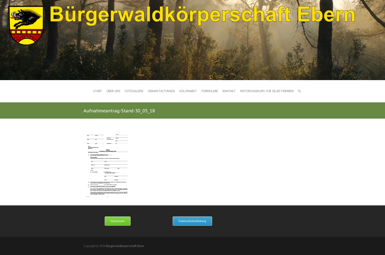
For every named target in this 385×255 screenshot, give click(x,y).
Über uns (113, 91)
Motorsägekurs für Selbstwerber (267, 91)
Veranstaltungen (161, 91)
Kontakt (229, 91)
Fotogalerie (134, 91)
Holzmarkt (188, 91)
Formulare (209, 91)
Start (97, 91)
